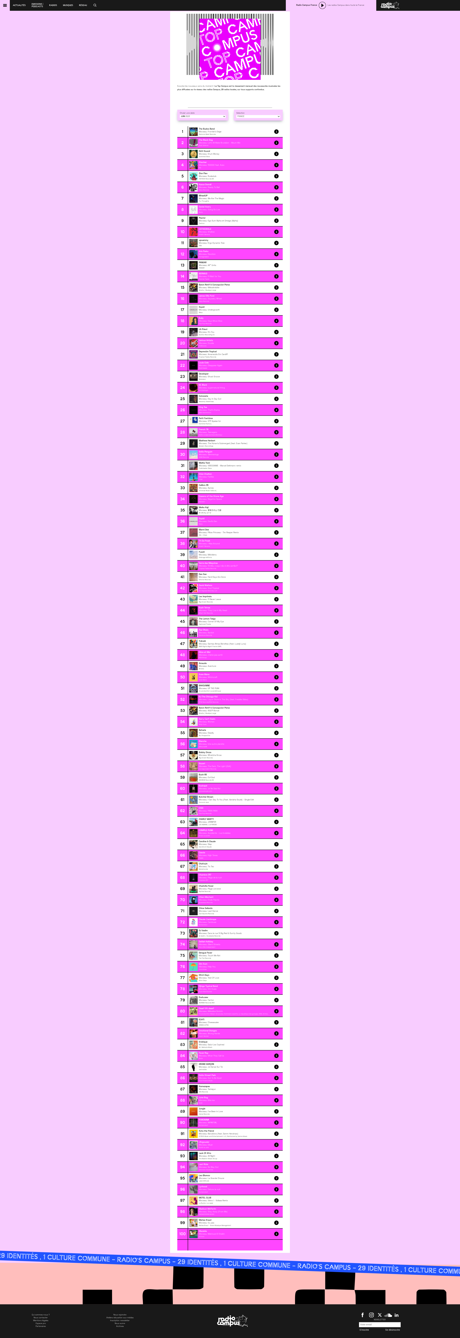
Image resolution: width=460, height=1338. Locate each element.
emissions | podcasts (37, 5)
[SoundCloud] (388, 1315)
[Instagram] (371, 1315)
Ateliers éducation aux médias (120, 1318)
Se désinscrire (392, 1330)
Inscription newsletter (120, 1320)
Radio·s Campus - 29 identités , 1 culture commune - (102, 1259)
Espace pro (41, 1323)
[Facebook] (363, 1315)
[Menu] (5, 5)
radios (53, 5)
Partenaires (41, 1326)
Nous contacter (41, 1318)
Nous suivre (120, 1323)
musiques (68, 5)
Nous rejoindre (119, 1315)
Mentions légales (40, 1320)
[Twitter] (380, 1315)
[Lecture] (322, 5)
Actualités (19, 5)
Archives (120, 1326)
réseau (83, 5)
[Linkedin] (396, 1315)
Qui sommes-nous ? (41, 1315)
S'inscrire (364, 1330)
